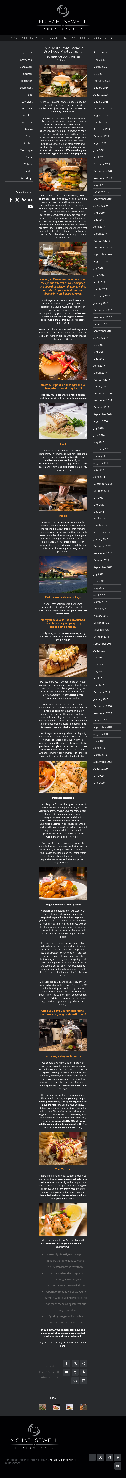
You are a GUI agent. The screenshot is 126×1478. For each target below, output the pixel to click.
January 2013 (100, 539)
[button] (112, 38)
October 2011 (101, 636)
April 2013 (99, 518)
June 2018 (99, 275)
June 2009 (99, 782)
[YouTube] (30, 207)
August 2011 (100, 650)
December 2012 (102, 546)
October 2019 (101, 192)
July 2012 (98, 574)
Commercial (26, 60)
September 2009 (102, 761)
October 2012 (101, 560)
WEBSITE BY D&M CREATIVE (62, 1460)
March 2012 (100, 602)
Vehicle (28, 164)
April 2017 (99, 365)
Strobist (28, 143)
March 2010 (100, 755)
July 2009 (98, 775)
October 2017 (101, 324)
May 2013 (98, 511)
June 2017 (99, 351)
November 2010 (102, 713)
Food (30, 94)
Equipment (26, 87)
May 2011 (98, 671)
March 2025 (100, 67)
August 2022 (100, 115)
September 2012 (102, 567)
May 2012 (98, 588)
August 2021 (100, 143)
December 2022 (102, 108)
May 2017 (98, 358)
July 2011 (98, 657)
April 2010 (99, 748)
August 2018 (100, 261)
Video (29, 171)
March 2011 (100, 685)
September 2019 (102, 199)
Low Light (27, 101)
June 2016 (99, 435)
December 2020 (102, 171)
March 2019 (100, 233)
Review (29, 129)
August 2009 (100, 768)
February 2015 (101, 449)
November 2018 (102, 247)
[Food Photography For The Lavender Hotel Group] (69, 1407)
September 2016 (102, 414)
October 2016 (101, 407)
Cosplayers (26, 67)
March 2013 (100, 525)
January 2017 (100, 386)
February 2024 (101, 80)
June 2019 (99, 212)
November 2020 (102, 178)
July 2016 (98, 428)
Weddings (27, 178)
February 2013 (101, 532)
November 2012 (102, 553)
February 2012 (101, 609)
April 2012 (99, 595)
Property (27, 122)
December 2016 (102, 393)
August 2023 (100, 94)
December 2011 (102, 622)
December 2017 (102, 310)
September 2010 (102, 727)
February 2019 (101, 240)
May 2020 (98, 185)
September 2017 (102, 331)
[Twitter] (17, 200)
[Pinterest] (24, 200)
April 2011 (99, 678)
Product (28, 115)
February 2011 (101, 692)
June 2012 (99, 581)
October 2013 (101, 490)
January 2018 (100, 303)
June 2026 (99, 60)
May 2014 (98, 470)
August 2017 (100, 338)
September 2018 (102, 254)
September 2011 (102, 643)
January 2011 (100, 699)
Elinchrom (27, 80)
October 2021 (101, 136)
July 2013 (98, 497)
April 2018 (99, 282)
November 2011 (102, 629)
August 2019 (100, 206)
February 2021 (101, 164)
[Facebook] (10, 200)
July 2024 (98, 74)
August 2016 (100, 421)
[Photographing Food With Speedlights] (56, 1407)
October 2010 (101, 720)
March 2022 (100, 122)
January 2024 (100, 87)
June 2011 (99, 664)
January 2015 (100, 456)
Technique (26, 150)
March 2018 (100, 289)
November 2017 (102, 317)
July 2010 (98, 741)
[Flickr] (30, 200)
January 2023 (100, 101)
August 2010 (100, 734)
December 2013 (102, 484)
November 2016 (102, 400)
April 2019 (99, 226)
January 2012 (100, 616)
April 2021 (99, 157)
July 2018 (98, 268)
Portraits (27, 108)
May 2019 (98, 219)
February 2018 (101, 296)
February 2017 (101, 379)
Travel (29, 157)
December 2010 (102, 706)
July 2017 (98, 345)
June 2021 (99, 150)
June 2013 (99, 504)
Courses (28, 74)
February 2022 (101, 129)
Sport (29, 136)
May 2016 (98, 442)
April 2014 (99, 477)
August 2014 (100, 463)
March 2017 (100, 372)
